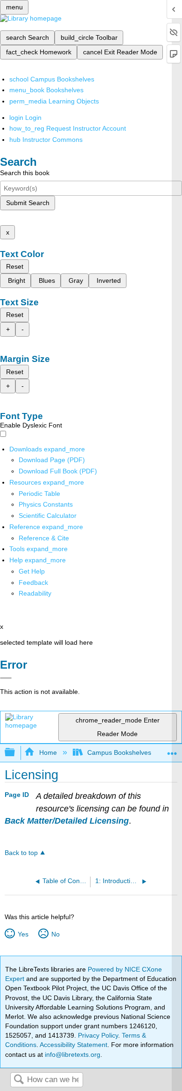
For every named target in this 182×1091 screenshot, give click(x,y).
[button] (33, 582)
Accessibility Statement (73, 1044)
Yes (23, 934)
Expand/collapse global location (172, 750)
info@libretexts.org (71, 1054)
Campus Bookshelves (119, 752)
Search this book (24, 173)
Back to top (21, 852)
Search (18, 1080)
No (55, 934)
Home (47, 752)
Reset (14, 266)
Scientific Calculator (48, 515)
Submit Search (27, 202)
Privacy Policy (98, 1035)
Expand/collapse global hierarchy (16, 753)
